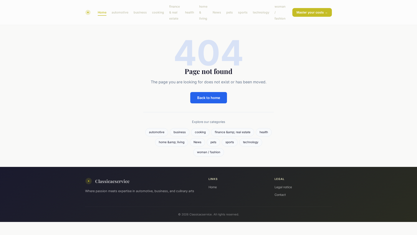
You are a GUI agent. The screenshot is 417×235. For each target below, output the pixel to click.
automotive (120, 12)
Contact (280, 194)
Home (102, 12)
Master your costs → (312, 12)
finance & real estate (174, 12)
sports (243, 12)
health (189, 12)
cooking (158, 12)
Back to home (208, 98)
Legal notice (283, 187)
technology (261, 12)
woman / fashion (208, 152)
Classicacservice (112, 181)
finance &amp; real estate (232, 132)
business (140, 12)
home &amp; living (171, 142)
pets (229, 12)
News (217, 12)
